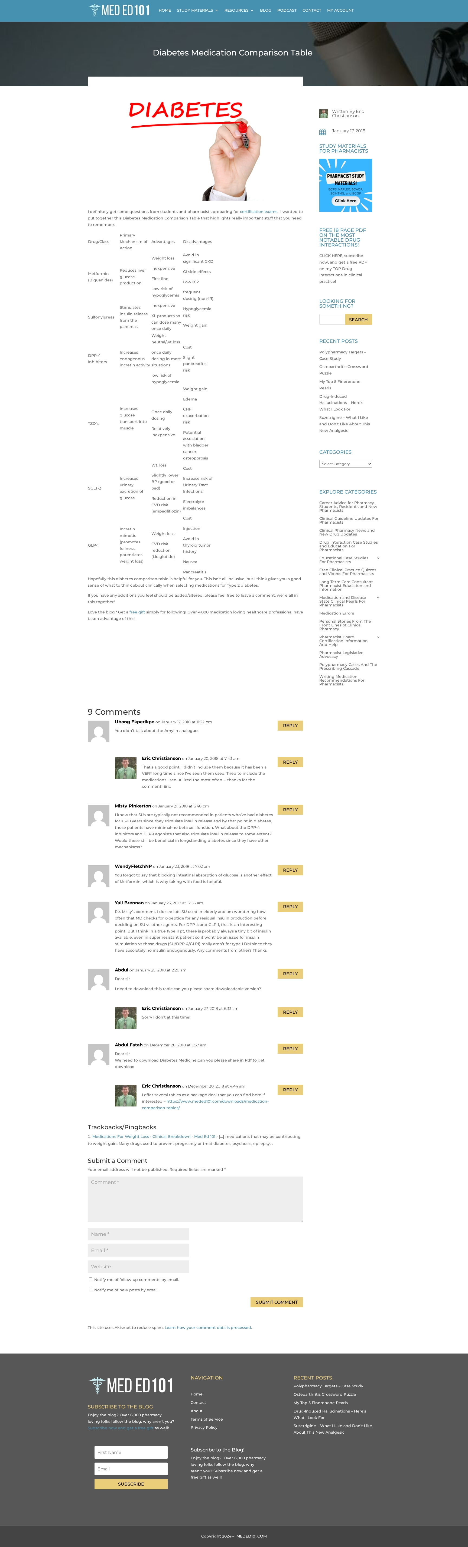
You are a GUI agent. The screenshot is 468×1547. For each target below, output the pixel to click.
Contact (312, 10)
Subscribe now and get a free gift (121, 1428)
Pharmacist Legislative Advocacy (341, 655)
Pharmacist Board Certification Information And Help (343, 641)
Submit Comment (277, 1302)
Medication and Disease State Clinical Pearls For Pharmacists (342, 601)
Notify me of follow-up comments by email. (136, 1279)
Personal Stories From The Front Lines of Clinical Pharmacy (345, 625)
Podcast (287, 10)
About (197, 1410)
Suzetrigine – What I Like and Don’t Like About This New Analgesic (344, 424)
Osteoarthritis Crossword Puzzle (325, 1394)
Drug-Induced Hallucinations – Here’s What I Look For (341, 403)
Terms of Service (207, 1419)
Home (165, 10)
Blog (265, 10)
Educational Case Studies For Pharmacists (343, 560)
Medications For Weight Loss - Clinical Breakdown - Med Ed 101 (153, 1136)
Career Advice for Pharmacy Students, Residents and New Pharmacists (348, 507)
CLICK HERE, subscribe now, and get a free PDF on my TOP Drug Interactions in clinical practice (343, 268)
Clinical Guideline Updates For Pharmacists (349, 521)
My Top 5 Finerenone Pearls (321, 1402)
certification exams (258, 211)
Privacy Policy (204, 1427)
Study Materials (195, 10)
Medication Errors (336, 613)
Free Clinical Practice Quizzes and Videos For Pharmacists (347, 572)
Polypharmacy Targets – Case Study (328, 1386)
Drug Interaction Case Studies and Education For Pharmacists (348, 546)
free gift (137, 612)
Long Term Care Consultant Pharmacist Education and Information (346, 586)
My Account (340, 10)
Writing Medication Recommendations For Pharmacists (342, 681)
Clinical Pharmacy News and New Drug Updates (347, 532)
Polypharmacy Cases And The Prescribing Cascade (348, 667)
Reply (290, 725)
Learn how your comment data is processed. (208, 1327)
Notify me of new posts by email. (126, 1289)
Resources (237, 10)
